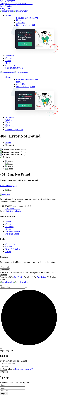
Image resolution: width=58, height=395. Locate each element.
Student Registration (14, 68)
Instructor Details (12, 231)
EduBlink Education (27, 18)
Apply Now (5, 8)
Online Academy (25, 25)
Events (8, 60)
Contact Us (10, 65)
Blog (7, 63)
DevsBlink (41, 277)
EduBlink (18, 277)
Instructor (9, 226)
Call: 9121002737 (7, 1)
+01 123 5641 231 (12, 209)
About (8, 222)
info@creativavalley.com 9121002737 (16, 3)
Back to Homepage (8, 185)
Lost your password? (24, 369)
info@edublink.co (13, 211)
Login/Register (6, 6)
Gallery (8, 247)
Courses (8, 58)
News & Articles (12, 249)
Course (8, 224)
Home (8, 15)
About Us (20, 23)
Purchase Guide (12, 234)
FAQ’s (8, 251)
